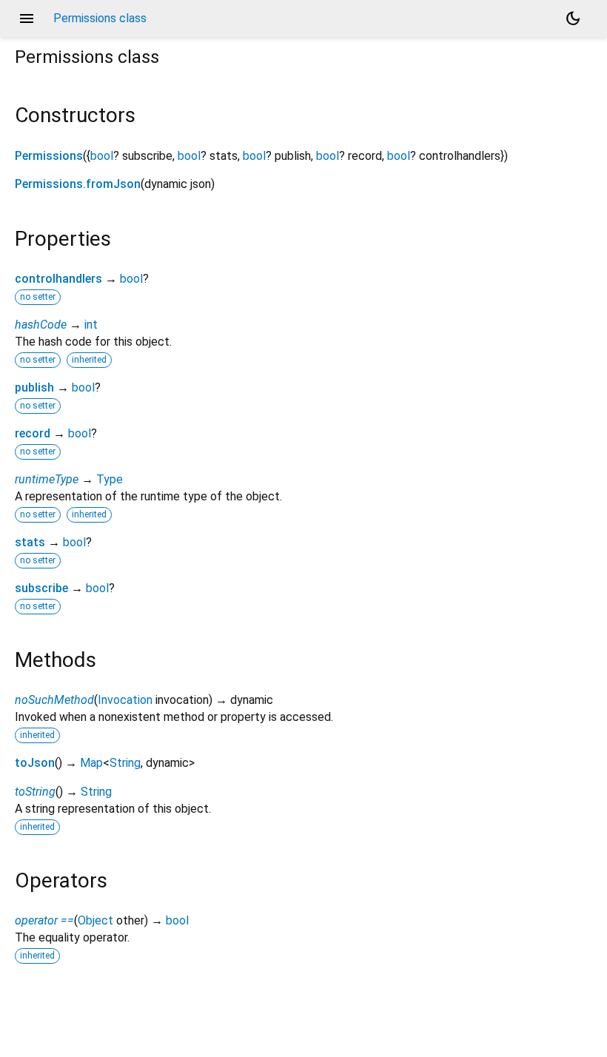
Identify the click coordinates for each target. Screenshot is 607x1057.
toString (35, 792)
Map (91, 763)
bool (101, 156)
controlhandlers (58, 279)
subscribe (41, 588)
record (32, 433)
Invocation (125, 700)
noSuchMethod (54, 700)
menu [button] (27, 18)
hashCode (41, 325)
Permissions (49, 156)
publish (34, 387)
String (125, 763)
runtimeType (46, 479)
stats (30, 542)
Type (109, 479)
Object (95, 920)
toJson (35, 763)
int (91, 325)
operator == (44, 920)
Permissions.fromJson (78, 184)
